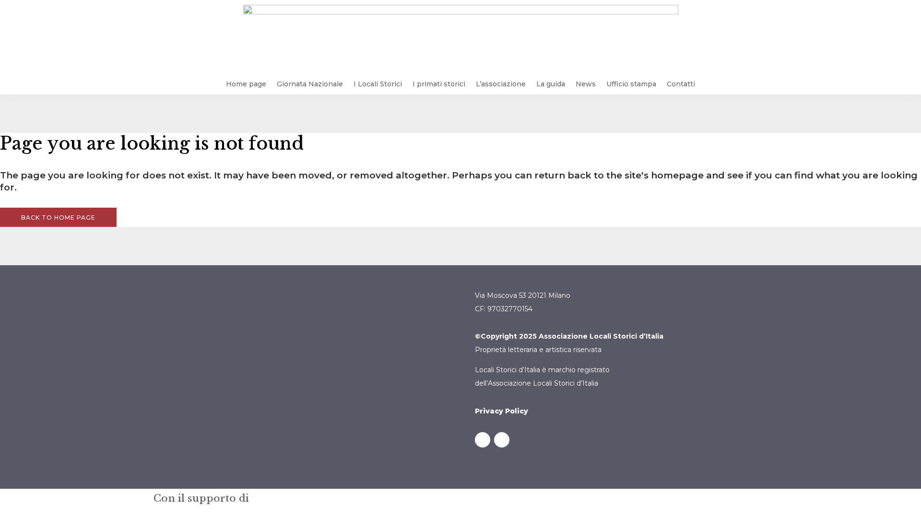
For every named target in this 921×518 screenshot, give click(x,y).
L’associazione (501, 84)
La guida (550, 84)
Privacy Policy (501, 411)
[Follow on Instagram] (501, 439)
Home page (246, 84)
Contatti (681, 84)
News (586, 84)
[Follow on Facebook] (482, 439)
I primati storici (439, 84)
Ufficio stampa (631, 84)
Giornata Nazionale (310, 84)
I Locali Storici (378, 84)
